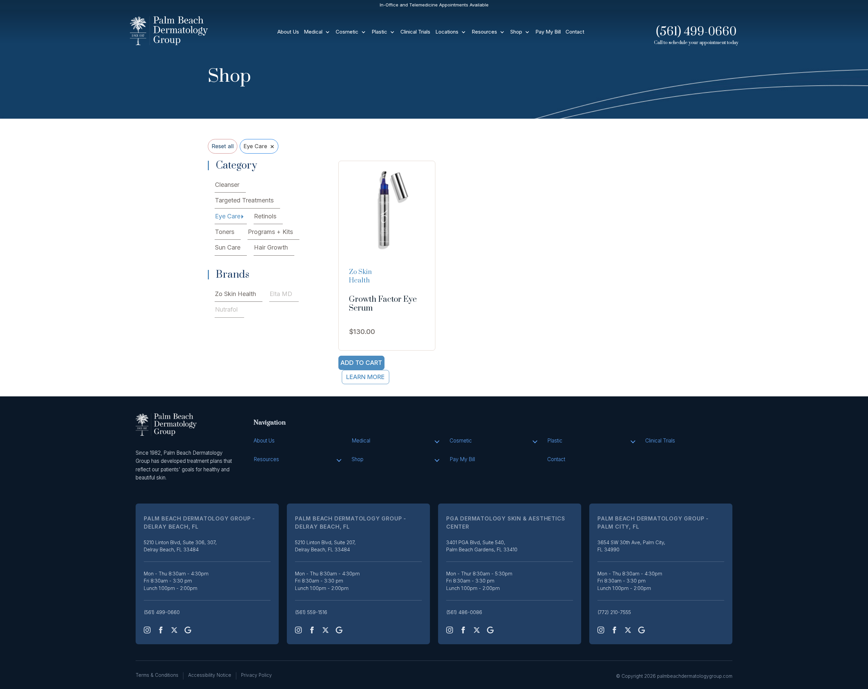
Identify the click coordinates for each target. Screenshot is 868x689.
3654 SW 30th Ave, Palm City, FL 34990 (631, 546)
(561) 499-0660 (696, 31)
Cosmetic (347, 31)
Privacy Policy (256, 675)
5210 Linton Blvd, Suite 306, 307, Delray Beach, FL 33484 (180, 546)
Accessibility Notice (209, 675)
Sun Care (227, 247)
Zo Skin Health (235, 293)
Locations (446, 31)
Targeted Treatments (244, 200)
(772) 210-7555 (614, 612)
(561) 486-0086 (464, 612)
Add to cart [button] (361, 362)
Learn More (365, 376)
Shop (516, 31)
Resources (484, 31)
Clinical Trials (415, 31)
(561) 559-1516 (311, 612)
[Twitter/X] (174, 630)
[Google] (187, 630)
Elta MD (281, 293)
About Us (288, 31)
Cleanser (227, 184)
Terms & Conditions (157, 675)
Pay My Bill (548, 31)
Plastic (379, 31)
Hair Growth (271, 247)
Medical (313, 31)
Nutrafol (226, 309)
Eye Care (227, 216)
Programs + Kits (270, 231)
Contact (575, 31)
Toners (224, 231)
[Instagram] (147, 630)
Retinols (265, 216)
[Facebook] (160, 630)
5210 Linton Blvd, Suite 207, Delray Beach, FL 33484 (325, 546)
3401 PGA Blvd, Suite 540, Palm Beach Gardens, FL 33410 (481, 546)
